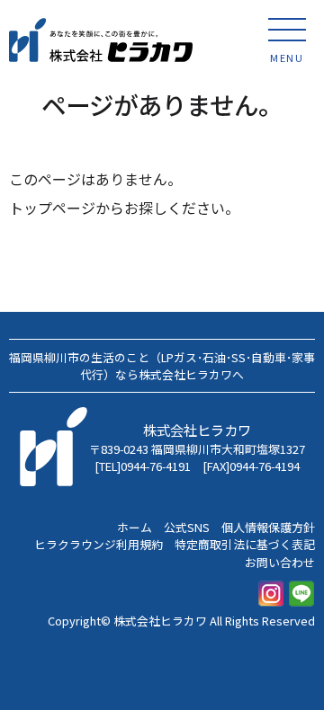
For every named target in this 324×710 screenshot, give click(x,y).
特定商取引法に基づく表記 (245, 544)
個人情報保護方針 (268, 527)
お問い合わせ (280, 562)
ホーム (134, 527)
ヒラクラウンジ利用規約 (98, 544)
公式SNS (187, 527)
